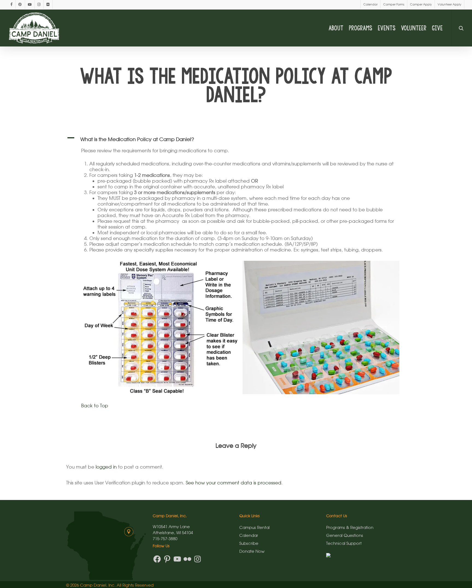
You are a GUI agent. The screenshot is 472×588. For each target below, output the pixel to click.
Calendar (248, 535)
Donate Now (251, 551)
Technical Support (344, 543)
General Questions (344, 535)
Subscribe (248, 543)
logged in (106, 467)
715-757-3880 (165, 538)
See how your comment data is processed (233, 482)
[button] (236, 139)
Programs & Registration (349, 527)
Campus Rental (254, 527)
